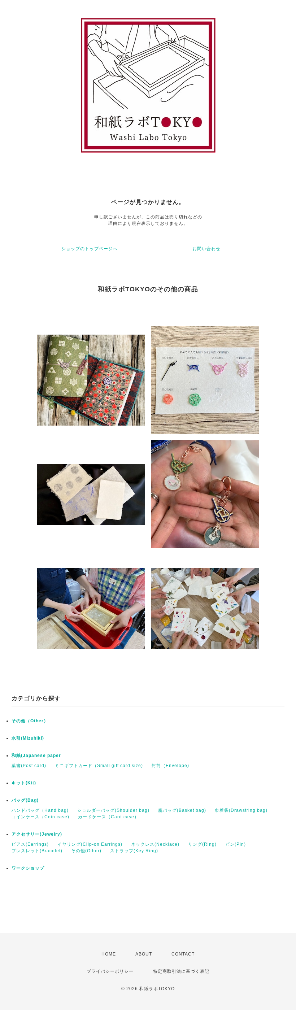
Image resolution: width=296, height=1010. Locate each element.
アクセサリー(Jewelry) (37, 834)
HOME (108, 954)
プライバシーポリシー (110, 971)
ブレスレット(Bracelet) (37, 850)
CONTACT (183, 954)
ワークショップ (28, 868)
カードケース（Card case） (108, 816)
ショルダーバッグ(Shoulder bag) (113, 810)
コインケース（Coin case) (40, 816)
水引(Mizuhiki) (28, 738)
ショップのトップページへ (89, 248)
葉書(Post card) (29, 765)
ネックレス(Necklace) (155, 844)
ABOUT (143, 954)
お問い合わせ (206, 248)
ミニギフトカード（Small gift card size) (99, 765)
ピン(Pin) (235, 844)
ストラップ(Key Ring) (134, 850)
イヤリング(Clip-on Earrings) (89, 844)
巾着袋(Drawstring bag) (241, 810)
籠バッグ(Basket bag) (182, 810)
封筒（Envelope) (170, 765)
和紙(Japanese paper (36, 755)
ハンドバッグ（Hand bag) (40, 810)
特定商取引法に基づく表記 (181, 971)
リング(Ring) (202, 844)
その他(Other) (86, 850)
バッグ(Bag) (25, 800)
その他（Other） (30, 720)
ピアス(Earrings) (30, 844)
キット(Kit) (24, 782)
